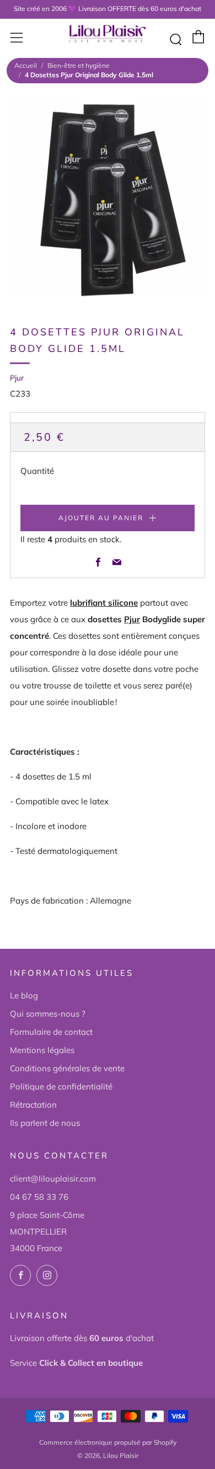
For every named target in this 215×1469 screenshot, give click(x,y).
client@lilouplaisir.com (53, 1178)
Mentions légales (42, 1050)
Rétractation (33, 1104)
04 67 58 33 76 (39, 1197)
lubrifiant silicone (104, 602)
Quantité (37, 471)
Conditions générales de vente (67, 1068)
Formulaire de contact (51, 1032)
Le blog (24, 995)
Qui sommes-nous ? (47, 1013)
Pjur (17, 378)
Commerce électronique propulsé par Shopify (107, 1442)
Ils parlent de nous (45, 1123)
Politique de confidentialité (61, 1086)
